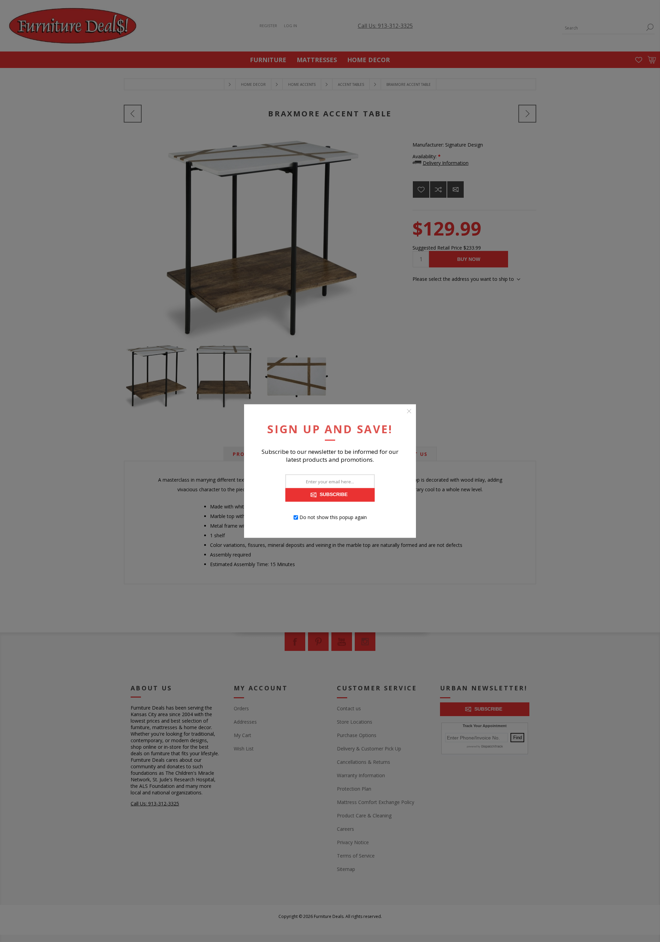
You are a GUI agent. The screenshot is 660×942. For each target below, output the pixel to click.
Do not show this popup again (333, 517)
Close (409, 411)
